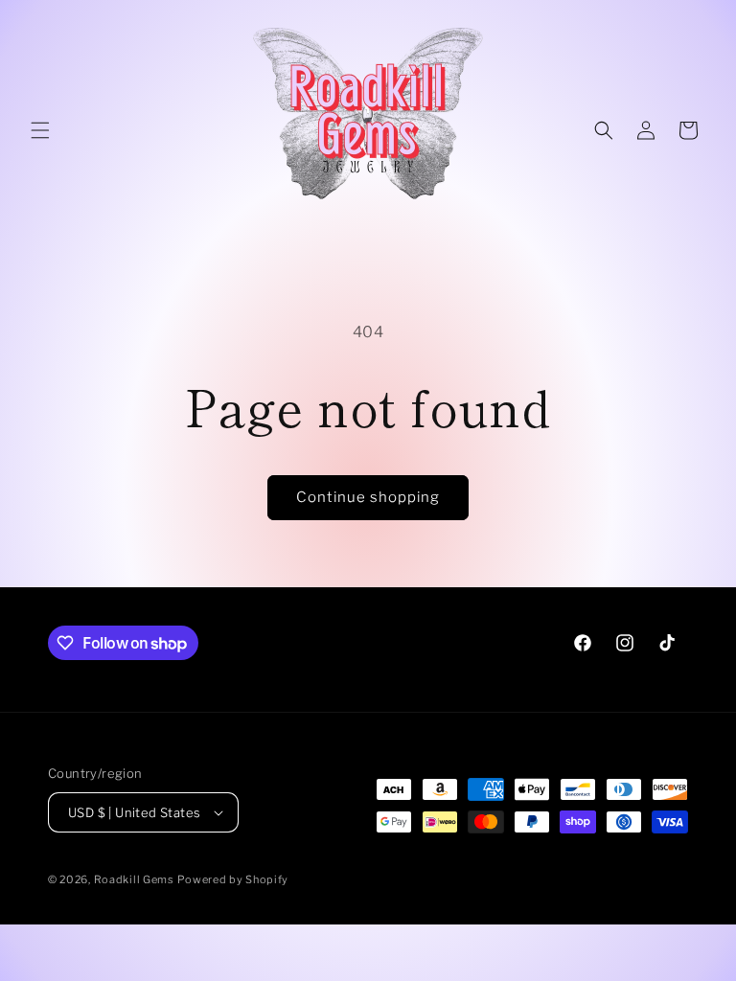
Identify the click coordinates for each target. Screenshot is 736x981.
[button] (40, 130)
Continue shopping (368, 497)
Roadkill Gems (134, 879)
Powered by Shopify (232, 879)
